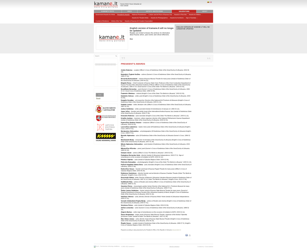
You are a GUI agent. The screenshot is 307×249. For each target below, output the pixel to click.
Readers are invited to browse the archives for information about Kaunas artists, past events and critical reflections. (150, 34)
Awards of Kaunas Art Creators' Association (139, 21)
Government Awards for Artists (105, 14)
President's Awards (123, 14)
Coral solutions (209, 246)
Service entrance (174, 246)
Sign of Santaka (191, 18)
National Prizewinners (139, 14)
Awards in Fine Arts (180, 14)
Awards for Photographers (159, 18)
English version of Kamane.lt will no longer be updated (193, 28)
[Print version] (190, 236)
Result (98, 98)
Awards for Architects (177, 18)
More (131, 39)
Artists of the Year (116, 21)
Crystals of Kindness (102, 21)
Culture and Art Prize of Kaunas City (160, 14)
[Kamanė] (106, 7)
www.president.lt (176, 230)
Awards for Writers (195, 14)
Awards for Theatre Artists (140, 18)
